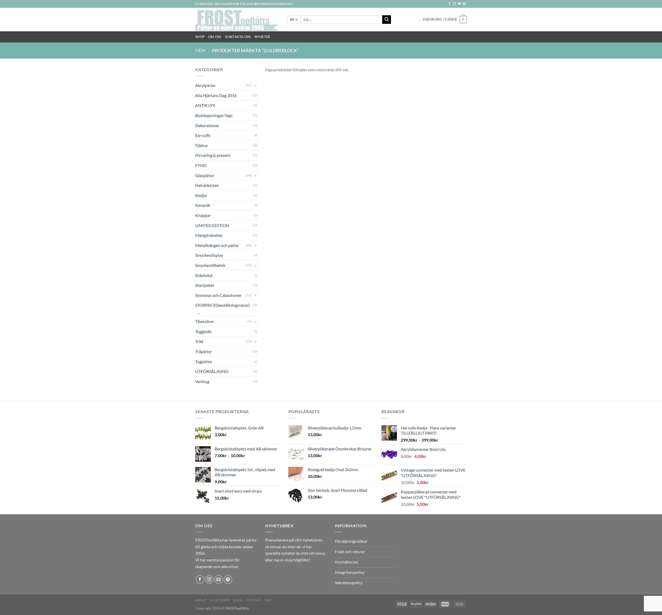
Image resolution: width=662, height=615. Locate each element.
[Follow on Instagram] (454, 4)
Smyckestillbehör (210, 265)
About (201, 600)
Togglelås (203, 331)
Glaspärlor (204, 175)
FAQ (268, 600)
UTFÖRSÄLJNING (211, 371)
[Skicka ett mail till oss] (464, 4)
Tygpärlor (203, 361)
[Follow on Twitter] (459, 4)
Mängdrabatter (209, 235)
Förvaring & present (212, 155)
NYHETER (262, 37)
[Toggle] (255, 85)
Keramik (202, 205)
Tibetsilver (204, 321)
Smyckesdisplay (209, 255)
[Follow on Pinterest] (228, 579)
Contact (253, 600)
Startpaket (204, 285)
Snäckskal (204, 275)
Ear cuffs (202, 135)
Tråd (199, 341)
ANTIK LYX (205, 105)
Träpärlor (203, 351)
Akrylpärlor (205, 85)
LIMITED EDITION (212, 225)
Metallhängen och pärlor (217, 245)
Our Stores (220, 600)
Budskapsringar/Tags (213, 115)
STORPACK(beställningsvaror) (222, 305)
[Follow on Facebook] (449, 4)
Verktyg (202, 381)
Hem (200, 50)
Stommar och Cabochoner (218, 295)
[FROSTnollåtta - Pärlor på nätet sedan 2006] (237, 19)
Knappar (203, 215)
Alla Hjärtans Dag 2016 (216, 95)
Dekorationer (207, 125)
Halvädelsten (207, 185)
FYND (200, 165)
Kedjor (201, 195)
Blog (238, 600)
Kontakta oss (238, 37)
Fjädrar (201, 145)
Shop (200, 37)
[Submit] (386, 19)
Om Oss (214, 37)
